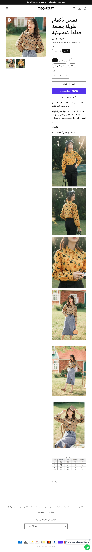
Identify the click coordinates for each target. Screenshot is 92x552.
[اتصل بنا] (87, 547)
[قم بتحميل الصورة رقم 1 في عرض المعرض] (10, 63)
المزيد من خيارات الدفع (69, 97)
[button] (7, 8)
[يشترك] (64, 526)
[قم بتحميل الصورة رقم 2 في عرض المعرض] (20, 63)
